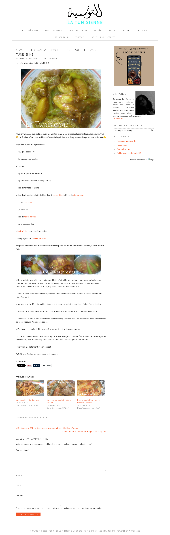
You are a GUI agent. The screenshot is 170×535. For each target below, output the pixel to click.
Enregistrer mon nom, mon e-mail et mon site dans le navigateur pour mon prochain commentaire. (59, 508)
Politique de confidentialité (129, 153)
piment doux (79, 195)
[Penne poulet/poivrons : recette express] (91, 388)
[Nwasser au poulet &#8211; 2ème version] (61, 388)
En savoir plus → (120, 119)
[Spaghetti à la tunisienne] (30, 388)
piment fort (59, 195)
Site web (20, 495)
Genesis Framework (105, 531)
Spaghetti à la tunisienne (27, 400)
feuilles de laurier (39, 238)
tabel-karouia (30, 216)
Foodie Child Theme (58, 531)
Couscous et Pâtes (38, 417)
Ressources (122, 145)
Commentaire (22, 450)
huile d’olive (23, 231)
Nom (19, 476)
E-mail (19, 485)
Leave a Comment (50, 59)
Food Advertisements (137, 159)
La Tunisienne (85, 13)
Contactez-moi (123, 149)
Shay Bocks (76, 531)
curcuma (28, 202)
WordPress (134, 531)
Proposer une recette (126, 141)
